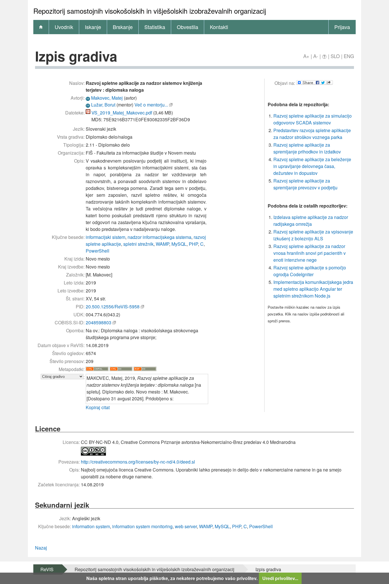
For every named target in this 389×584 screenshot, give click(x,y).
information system (91, 526)
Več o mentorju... (151, 104)
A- (315, 56)
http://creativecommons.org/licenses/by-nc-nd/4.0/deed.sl (138, 461)
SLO (335, 56)
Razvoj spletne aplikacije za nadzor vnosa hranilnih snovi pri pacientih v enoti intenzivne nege (309, 253)
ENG (349, 56)
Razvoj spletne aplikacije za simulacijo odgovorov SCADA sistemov (312, 119)
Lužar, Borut (103, 104)
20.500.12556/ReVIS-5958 (113, 306)
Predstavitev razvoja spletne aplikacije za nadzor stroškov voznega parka (312, 133)
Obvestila (187, 26)
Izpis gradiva (268, 569)
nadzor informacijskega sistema (159, 237)
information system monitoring (142, 526)
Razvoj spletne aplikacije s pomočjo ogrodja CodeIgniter (309, 271)
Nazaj (41, 547)
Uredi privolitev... (280, 578)
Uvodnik (64, 26)
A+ (306, 56)
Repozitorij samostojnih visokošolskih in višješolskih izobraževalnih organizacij (154, 569)
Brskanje (123, 26)
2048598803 (98, 322)
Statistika (154, 26)
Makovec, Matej (107, 98)
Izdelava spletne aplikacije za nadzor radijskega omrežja (310, 220)
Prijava (342, 26)
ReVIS (47, 569)
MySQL (179, 244)
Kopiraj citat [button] (98, 407)
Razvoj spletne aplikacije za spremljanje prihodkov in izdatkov (307, 148)
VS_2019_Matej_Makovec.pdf (121, 112)
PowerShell (97, 250)
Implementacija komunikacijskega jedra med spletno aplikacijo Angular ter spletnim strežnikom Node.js (313, 289)
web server (186, 526)
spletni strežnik (138, 244)
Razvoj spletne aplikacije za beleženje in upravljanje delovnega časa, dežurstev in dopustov (312, 166)
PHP (193, 244)
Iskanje (93, 26)
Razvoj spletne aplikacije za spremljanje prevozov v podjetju (305, 184)
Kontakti (219, 26)
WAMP (162, 244)
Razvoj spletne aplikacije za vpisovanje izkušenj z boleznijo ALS (313, 235)
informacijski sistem (105, 237)
